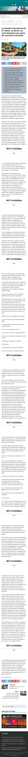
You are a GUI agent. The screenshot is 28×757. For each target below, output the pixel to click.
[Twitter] (15, 4)
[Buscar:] (14, 16)
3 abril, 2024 (5, 39)
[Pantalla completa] (24, 726)
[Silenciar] (22, 726)
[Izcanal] (14, 10)
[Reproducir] (3, 726)
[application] (14, 721)
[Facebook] (12, 4)
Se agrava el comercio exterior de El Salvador (12, 737)
